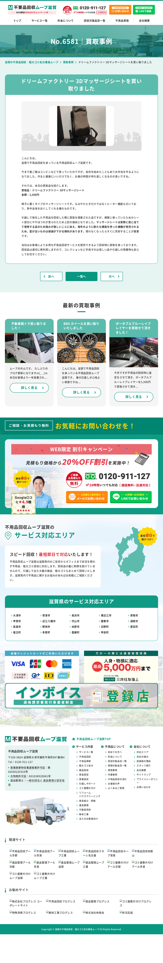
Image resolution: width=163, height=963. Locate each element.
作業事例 (112, 774)
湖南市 (134, 621)
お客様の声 (114, 783)
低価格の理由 (144, 761)
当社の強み (142, 756)
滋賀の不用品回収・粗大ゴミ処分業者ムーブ (77, 929)
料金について (66, 20)
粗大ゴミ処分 (86, 765)
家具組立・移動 (87, 800)
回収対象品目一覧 (94, 20)
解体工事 (84, 814)
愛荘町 (134, 626)
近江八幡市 (49, 621)
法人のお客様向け (88, 818)
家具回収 (84, 774)
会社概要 (144, 20)
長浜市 (76, 615)
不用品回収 (85, 756)
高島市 (17, 626)
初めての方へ (115, 752)
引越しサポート (87, 783)
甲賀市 (17, 621)
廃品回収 (84, 770)
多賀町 (46, 632)
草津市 (46, 615)
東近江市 (106, 615)
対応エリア (142, 752)
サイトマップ (144, 774)
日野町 (105, 626)
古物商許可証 (18, 776)
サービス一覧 (40, 20)
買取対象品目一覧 (117, 765)
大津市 (17, 615)
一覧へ (81, 276)
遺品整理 (84, 805)
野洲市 (46, 626)
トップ (17, 20)
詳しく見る (29, 387)
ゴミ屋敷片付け (87, 788)
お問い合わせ (144, 787)
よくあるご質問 (116, 788)
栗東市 (105, 621)
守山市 (76, 621)
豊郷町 (76, 632)
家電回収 (84, 779)
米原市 (76, 626)
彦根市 (134, 615)
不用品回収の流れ (117, 779)
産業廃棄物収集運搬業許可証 (27, 767)
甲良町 (105, 632)
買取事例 (112, 770)
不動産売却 (85, 809)
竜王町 (17, 632)
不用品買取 (122, 20)
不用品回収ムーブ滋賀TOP (93, 739)
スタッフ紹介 (144, 765)
